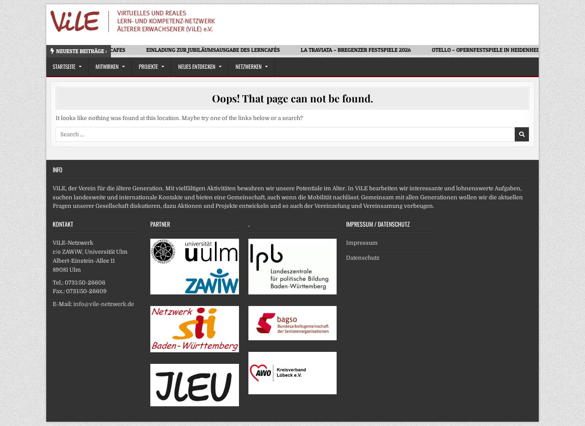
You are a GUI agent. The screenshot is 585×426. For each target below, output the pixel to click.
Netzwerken (249, 66)
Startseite (64, 66)
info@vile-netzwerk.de (103, 304)
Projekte (148, 66)
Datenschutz (362, 258)
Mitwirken (107, 66)
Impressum (362, 243)
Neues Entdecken (196, 66)
